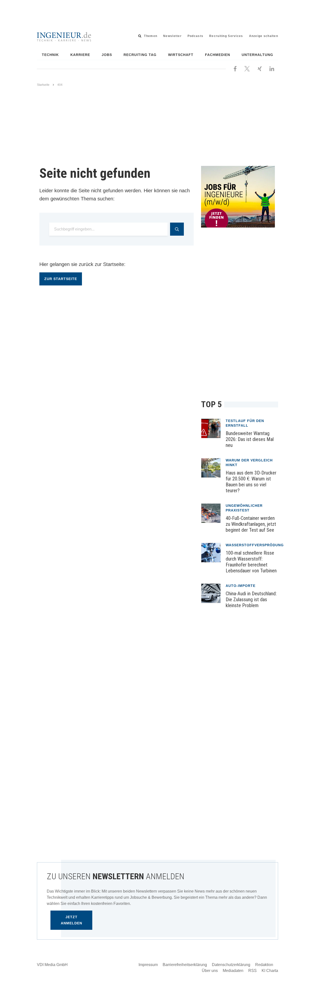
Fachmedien (217, 55)
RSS (252, 970)
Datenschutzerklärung (231, 965)
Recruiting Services (226, 36)
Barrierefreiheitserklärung (185, 965)
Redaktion (264, 965)
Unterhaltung (257, 55)
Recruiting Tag (140, 55)
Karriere (80, 55)
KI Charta (270, 970)
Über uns (210, 970)
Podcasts (195, 36)
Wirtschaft (180, 55)
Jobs (107, 55)
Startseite (43, 85)
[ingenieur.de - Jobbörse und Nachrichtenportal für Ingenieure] (64, 36)
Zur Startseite (60, 279)
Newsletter (172, 36)
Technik (50, 55)
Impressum (148, 965)
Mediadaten (233, 970)
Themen (150, 36)
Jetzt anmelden (71, 920)
